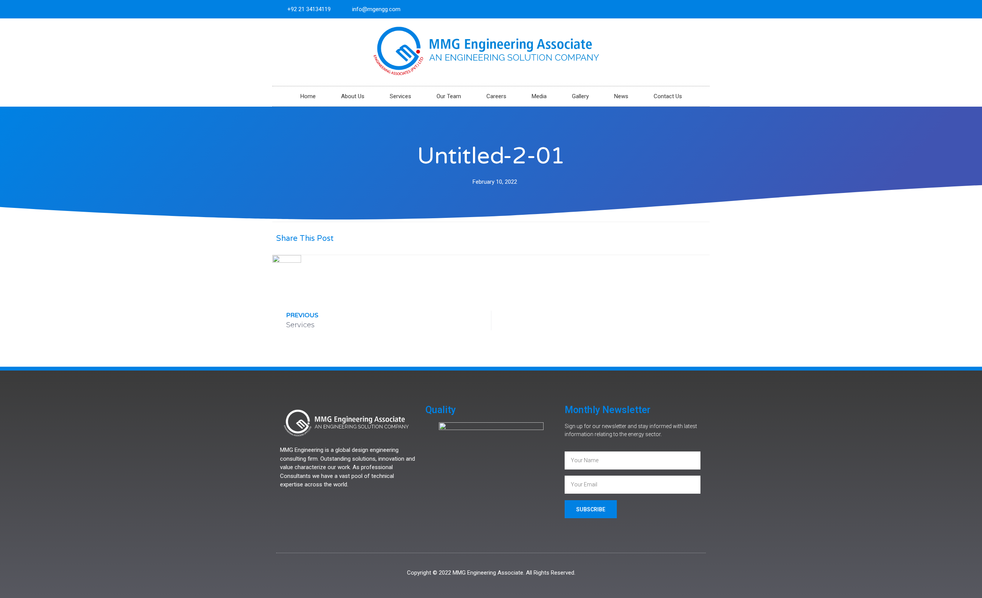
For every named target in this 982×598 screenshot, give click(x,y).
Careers (496, 96)
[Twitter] (687, 9)
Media (539, 96)
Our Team (449, 96)
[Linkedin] (700, 9)
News (621, 96)
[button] (626, 238)
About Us (352, 96)
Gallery (580, 96)
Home (308, 96)
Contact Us (668, 96)
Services (400, 96)
